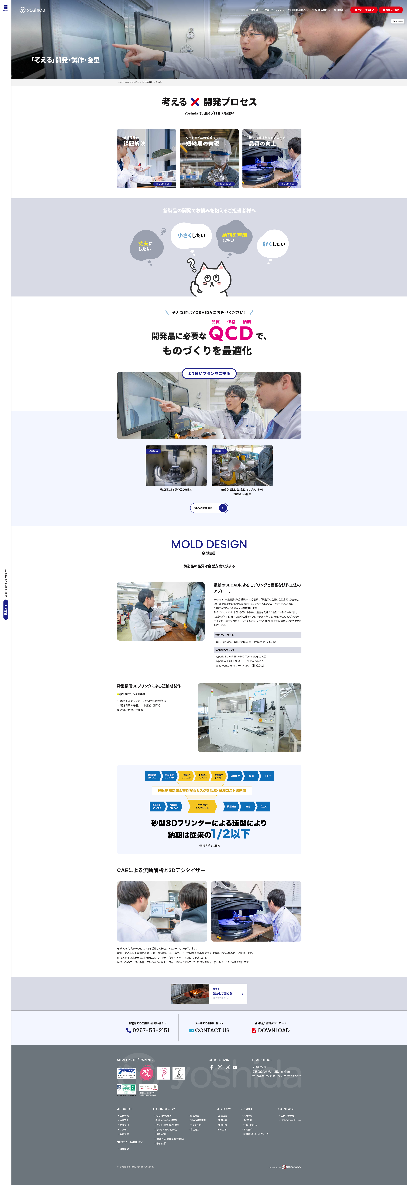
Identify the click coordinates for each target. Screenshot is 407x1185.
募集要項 (247, 1129)
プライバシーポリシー (291, 1120)
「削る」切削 (160, 1134)
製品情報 (194, 1115)
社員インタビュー (251, 1125)
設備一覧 (222, 1120)
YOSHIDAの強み (163, 1115)
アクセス (124, 1129)
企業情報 (124, 1115)
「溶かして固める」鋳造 (166, 1129)
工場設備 (222, 1115)
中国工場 (222, 1125)
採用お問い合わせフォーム (256, 1134)
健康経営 (124, 1149)
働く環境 (247, 1120)
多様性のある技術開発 (166, 1120)
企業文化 (124, 1125)
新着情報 (124, 1134)
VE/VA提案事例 (198, 1120)
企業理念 (124, 1120)
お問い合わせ (287, 1115)
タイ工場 (222, 1129)
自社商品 (194, 1129)
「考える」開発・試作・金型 (167, 1125)
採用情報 (247, 1115)
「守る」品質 (160, 1143)
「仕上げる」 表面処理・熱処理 (169, 1138)
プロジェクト (196, 1125)
